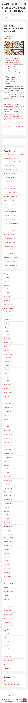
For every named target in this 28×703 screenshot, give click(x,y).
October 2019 (7, 587)
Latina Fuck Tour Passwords (12, 684)
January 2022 (7, 484)
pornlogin (16, 36)
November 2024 (8, 354)
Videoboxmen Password (10, 242)
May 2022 (6, 469)
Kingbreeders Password (10, 169)
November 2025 (8, 308)
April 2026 (6, 293)
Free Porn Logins (8, 38)
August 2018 (7, 630)
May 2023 (6, 423)
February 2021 (8, 526)
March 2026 (7, 296)
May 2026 (6, 289)
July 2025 (6, 323)
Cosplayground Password (11, 223)
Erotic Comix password (14, 106)
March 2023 (7, 430)
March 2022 (7, 476)
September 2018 (8, 626)
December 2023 (8, 396)
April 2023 (6, 427)
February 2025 (8, 342)
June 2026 (6, 285)
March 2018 (7, 649)
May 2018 (6, 641)
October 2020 (7, 542)
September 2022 (8, 453)
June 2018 (6, 637)
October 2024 (7, 358)
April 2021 (6, 519)
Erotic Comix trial (14, 108)
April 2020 (6, 565)
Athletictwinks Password (10, 254)
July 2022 (6, 461)
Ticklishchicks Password (10, 265)
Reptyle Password (9, 166)
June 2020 (6, 557)
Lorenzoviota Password (10, 173)
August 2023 (7, 411)
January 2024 (7, 392)
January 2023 (7, 438)
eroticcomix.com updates (15, 116)
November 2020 (8, 538)
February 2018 (8, 653)
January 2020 (7, 576)
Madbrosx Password (9, 234)
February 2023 (8, 434)
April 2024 (6, 381)
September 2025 (8, 316)
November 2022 (8, 446)
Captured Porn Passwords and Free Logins (14, 7)
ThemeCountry (19, 701)
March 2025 (7, 339)
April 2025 (6, 335)
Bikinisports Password (10, 219)
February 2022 (8, 480)
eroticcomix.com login (9, 114)
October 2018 (7, 622)
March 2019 (7, 603)
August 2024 (7, 365)
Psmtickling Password (10, 261)
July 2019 (6, 599)
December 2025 (8, 304)
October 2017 (7, 668)
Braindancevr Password (10, 192)
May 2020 (6, 561)
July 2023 (6, 415)
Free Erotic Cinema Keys (9, 126)
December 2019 (8, 580)
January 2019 (7, 610)
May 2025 (6, 331)
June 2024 (6, 373)
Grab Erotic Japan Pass (19, 126)
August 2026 (7, 277)
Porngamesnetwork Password (12, 227)
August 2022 (7, 457)
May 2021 (6, 515)
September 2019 (8, 591)
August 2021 (7, 503)
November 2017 (8, 664)
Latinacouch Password (10, 212)
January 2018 (7, 656)
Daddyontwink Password (11, 257)
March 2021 (7, 522)
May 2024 (6, 377)
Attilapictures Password (10, 208)
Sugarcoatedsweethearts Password (14, 154)
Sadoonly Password (9, 189)
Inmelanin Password (9, 215)
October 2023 (7, 404)
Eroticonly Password (9, 185)
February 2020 (8, 572)
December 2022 (8, 442)
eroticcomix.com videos (9, 118)
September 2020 (8, 545)
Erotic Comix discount (10, 104)
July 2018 (6, 633)
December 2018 (8, 614)
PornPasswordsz (20, 695)
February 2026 (8, 300)
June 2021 (6, 511)
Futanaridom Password (10, 196)
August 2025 (7, 319)
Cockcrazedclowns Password (12, 162)
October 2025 (7, 312)
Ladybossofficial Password (11, 158)
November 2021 (8, 492)
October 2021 (7, 496)
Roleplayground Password (11, 231)
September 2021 (8, 499)
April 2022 (6, 473)
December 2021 (8, 488)
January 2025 (7, 346)
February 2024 (8, 388)
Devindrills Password (9, 181)
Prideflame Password (9, 246)
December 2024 (8, 350)
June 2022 (6, 465)
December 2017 (8, 660)
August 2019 (7, 595)
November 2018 (8, 618)
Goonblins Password (9, 200)
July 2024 (6, 369)
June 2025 (6, 327)
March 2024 (7, 385)
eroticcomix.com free (13, 113)
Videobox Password (9, 238)
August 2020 (7, 549)
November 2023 (8, 400)
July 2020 (6, 553)
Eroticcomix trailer (8, 111)
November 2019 (8, 584)
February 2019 (8, 607)
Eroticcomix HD (16, 109)
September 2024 (8, 362)
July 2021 (6, 507)
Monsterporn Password (10, 204)
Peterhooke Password (10, 177)
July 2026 (6, 281)
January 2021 (7, 530)
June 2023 (6, 419)
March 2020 (7, 568)
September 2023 (8, 407)
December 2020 (8, 534)
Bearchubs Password (10, 250)
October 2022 (7, 450)
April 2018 (6, 645)
